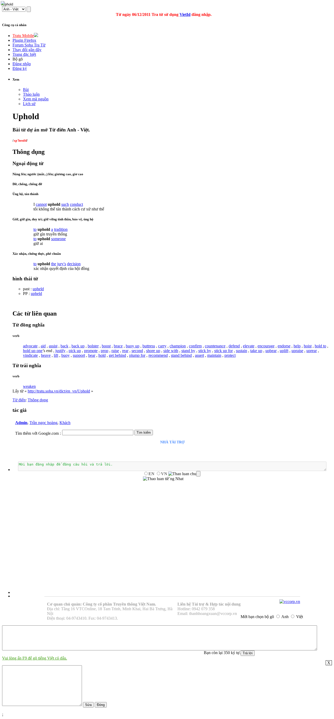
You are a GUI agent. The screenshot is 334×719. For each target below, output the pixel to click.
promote (91, 350)
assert (199, 355)
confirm (195, 346)
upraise (297, 350)
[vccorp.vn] (289, 601)
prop (104, 350)
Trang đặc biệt (24, 54)
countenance (215, 346)
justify (60, 350)
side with (170, 350)
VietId (185, 14)
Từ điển (19, 400)
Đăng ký (20, 68)
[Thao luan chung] (184, 474)
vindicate (30, 355)
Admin (21, 422)
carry (162, 346)
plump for (137, 355)
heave (46, 355)
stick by (204, 350)
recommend (158, 355)
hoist (308, 346)
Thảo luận (31, 94)
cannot (41, 204)
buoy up (132, 346)
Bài (26, 89)
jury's (61, 264)
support (79, 355)
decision (74, 264)
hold (102, 355)
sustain (241, 350)
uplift (284, 350)
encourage (266, 346)
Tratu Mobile (23, 35)
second (137, 350)
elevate (248, 346)
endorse (284, 346)
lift (56, 355)
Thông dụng (38, 400)
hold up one (33, 350)
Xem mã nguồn (36, 99)
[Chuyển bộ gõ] (4, 3)
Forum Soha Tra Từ (29, 45)
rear (125, 350)
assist (53, 346)
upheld (38, 289)
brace (118, 346)
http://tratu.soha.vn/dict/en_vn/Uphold (59, 391)
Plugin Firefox (24, 40)
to (35, 229)
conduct (76, 204)
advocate (30, 346)
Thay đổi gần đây (27, 49)
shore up (153, 350)
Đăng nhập (22, 64)
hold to (320, 346)
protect (230, 355)
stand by (188, 350)
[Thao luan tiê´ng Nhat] (163, 478)
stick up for (223, 350)
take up (256, 350)
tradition (61, 229)
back (64, 346)
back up (78, 346)
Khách (64, 422)
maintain (214, 355)
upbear (271, 350)
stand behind (181, 355)
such (65, 204)
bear (91, 355)
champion (178, 346)
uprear (311, 350)
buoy (65, 355)
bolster (93, 346)
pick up (75, 350)
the (53, 264)
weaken (29, 386)
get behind (117, 355)
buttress (148, 346)
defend (234, 346)
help (297, 346)
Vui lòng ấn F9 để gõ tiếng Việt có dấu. (34, 658)
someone (58, 239)
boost (106, 346)
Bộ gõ (18, 59)
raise (115, 350)
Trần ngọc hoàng (43, 422)
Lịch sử (29, 103)
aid (43, 346)
